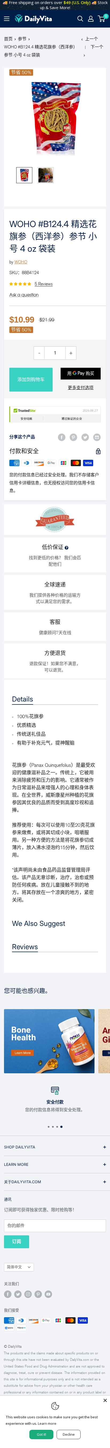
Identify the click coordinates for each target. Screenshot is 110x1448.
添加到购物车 (31, 379)
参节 (22, 38)
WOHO (20, 262)
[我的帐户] (90, 19)
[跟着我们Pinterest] (38, 1294)
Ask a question (24, 294)
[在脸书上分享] (61, 437)
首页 (8, 38)
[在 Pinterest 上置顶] (73, 437)
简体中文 (14, 1267)
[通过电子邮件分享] (97, 437)
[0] (101, 19)
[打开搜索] (80, 19)
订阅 (16, 1241)
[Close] (105, 1400)
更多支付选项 (80, 387)
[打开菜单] (6, 19)
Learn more (47, 1423)
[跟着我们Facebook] (7, 1294)
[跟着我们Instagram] (28, 1294)
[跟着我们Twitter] (18, 1294)
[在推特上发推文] (85, 437)
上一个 (91, 38)
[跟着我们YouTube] (48, 1294)
